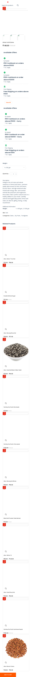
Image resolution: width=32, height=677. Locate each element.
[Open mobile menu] (5, 2)
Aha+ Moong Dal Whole (10, 481)
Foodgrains (24, 215)
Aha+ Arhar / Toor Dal (9, 259)
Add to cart (8, 675)
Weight (5, 163)
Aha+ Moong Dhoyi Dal (10, 333)
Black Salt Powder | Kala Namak (12, 518)
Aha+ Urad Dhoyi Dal (9, 592)
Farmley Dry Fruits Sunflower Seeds (13, 629)
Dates (12, 215)
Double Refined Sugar (9, 296)
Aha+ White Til (8, 555)
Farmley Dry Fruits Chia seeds (12, 444)
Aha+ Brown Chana (9, 666)
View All (8, 102)
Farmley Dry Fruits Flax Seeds (11, 407)
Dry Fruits (17, 215)
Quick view (6, 255)
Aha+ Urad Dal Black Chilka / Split (13, 370)
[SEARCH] (18, 5)
